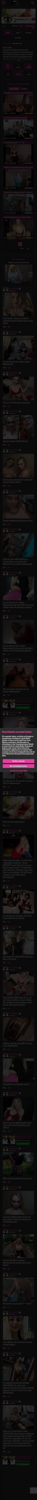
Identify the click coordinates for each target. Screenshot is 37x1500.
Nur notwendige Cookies (18, 766)
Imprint (12, 771)
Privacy (21, 771)
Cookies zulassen (18, 761)
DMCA (25, 771)
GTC (16, 771)
